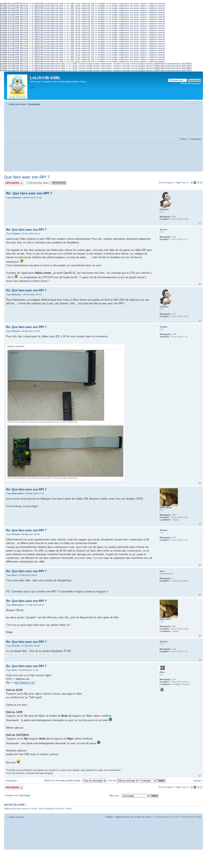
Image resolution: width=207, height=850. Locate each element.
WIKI (32, 88)
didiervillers (18, 493)
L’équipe (109, 817)
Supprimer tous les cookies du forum (133, 817)
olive (14, 575)
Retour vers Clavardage (18, 795)
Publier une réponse (14, 181)
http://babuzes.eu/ (24, 682)
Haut (200, 223)
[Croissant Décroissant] (153, 780)
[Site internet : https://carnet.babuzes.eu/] (162, 690)
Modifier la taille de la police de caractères (198, 103)
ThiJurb (15, 233)
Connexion (195, 139)
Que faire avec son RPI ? (27, 177)
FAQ (184, 139)
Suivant (197, 780)
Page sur (181, 182)
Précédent (11, 780)
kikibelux (16, 197)
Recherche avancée (191, 83)
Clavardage (34, 104)
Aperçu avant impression (192, 103)
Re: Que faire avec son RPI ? (29, 193)
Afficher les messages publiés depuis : (63, 780)
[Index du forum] (17, 85)
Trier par (112, 780)
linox (14, 670)
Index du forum (18, 104)
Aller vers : (114, 795)
